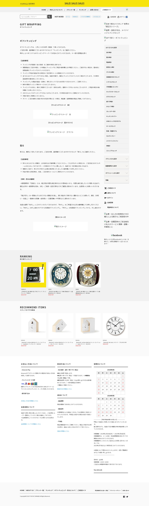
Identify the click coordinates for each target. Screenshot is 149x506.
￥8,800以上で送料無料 (27, 4)
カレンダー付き (111, 111)
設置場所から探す (111, 166)
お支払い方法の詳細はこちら (29, 401)
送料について (111, 193)
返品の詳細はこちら (63, 431)
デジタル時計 (110, 72)
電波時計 (109, 62)
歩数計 (108, 146)
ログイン (122, 17)
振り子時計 (109, 101)
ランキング (82, 10)
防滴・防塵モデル (111, 131)
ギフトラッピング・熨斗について (65, 490)
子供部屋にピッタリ (112, 87)
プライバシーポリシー (115, 490)
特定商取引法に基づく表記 (101, 490)
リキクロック (96, 16)
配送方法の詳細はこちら (64, 389)
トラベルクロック (111, 82)
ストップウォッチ (111, 151)
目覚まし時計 (110, 67)
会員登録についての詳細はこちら (31, 424)
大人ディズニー (110, 136)
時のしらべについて (56, 10)
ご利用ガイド (106, 10)
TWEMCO (75, 16)
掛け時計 (109, 52)
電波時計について (113, 207)
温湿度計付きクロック (112, 77)
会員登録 (113, 17)
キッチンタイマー (111, 116)
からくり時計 (110, 106)
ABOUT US (30, 490)
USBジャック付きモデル (113, 121)
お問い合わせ (94, 10)
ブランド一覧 (71, 10)
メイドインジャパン (112, 141)
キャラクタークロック (112, 92)
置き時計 (109, 57)
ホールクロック (111, 126)
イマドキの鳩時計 (85, 16)
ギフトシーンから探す (113, 173)
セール (68, 16)
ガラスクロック (111, 97)
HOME (44, 10)
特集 (107, 180)
